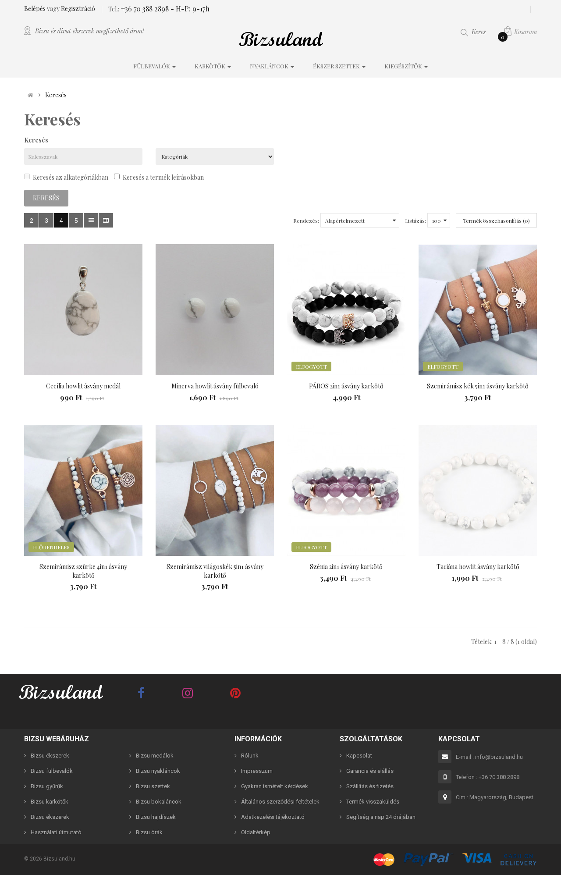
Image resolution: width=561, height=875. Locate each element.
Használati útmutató (56, 832)
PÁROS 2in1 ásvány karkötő (346, 386)
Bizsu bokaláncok (158, 801)
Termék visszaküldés (372, 801)
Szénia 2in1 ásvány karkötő (346, 566)
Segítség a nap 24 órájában (380, 817)
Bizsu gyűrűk (47, 786)
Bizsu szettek (153, 786)
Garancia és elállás (370, 771)
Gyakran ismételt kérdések (274, 786)
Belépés (35, 8)
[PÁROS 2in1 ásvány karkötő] (346, 310)
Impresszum (257, 771)
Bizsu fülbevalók (52, 771)
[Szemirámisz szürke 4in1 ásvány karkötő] (83, 490)
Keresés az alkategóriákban (70, 177)
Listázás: (415, 220)
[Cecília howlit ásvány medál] (83, 310)
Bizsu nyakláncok (158, 771)
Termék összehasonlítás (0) (496, 220)
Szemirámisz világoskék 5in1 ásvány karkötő (215, 571)
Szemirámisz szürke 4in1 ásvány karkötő (83, 571)
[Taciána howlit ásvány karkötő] (478, 490)
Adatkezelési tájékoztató (273, 817)
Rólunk (250, 755)
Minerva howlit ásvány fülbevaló (215, 386)
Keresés (56, 95)
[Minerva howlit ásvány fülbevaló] (215, 310)
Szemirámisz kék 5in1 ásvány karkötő (478, 386)
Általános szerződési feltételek (280, 801)
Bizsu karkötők (49, 801)
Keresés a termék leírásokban (163, 177)
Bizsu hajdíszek (156, 817)
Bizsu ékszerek (50, 755)
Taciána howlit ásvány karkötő (478, 566)
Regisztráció (78, 8)
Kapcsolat (359, 755)
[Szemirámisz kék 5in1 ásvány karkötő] (478, 310)
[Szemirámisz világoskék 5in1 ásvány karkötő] (215, 490)
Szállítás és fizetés (370, 786)
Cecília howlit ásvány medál (83, 386)
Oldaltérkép (255, 832)
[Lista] (91, 220)
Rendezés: (306, 220)
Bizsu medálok (155, 755)
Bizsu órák (149, 832)
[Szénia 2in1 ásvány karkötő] (346, 490)
